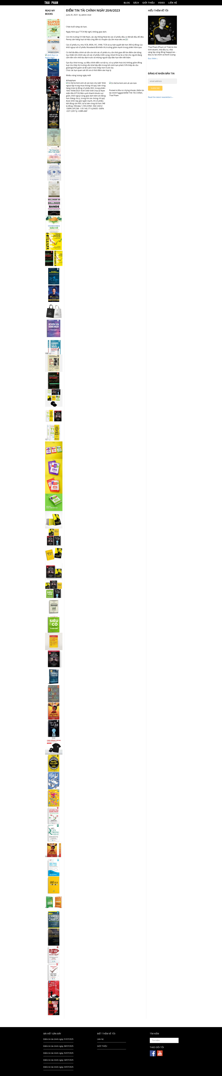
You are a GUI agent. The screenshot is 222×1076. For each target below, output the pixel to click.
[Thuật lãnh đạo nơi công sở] (53, 102)
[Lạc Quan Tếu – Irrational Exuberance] (53, 693)
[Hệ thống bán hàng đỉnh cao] (53, 867)
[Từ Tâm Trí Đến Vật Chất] (53, 154)
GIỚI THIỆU (148, 2)
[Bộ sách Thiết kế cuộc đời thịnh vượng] (53, 537)
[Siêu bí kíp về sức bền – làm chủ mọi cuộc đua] (53, 119)
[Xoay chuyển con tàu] (53, 67)
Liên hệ (172, 2)
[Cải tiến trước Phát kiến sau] (53, 345)
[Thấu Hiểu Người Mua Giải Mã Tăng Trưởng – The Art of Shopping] (53, 780)
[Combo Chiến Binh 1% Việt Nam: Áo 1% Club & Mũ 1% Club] (53, 745)
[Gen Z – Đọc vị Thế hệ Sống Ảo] (53, 798)
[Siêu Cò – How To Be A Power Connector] (53, 624)
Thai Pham (114, 95)
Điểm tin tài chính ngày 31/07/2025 (58, 1039)
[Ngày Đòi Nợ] (53, 1006)
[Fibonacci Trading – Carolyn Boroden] (53, 676)
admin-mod (86, 15)
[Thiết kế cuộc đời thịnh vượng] (53, 658)
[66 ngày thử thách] (53, 885)
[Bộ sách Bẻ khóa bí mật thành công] (53, 589)
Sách (136, 2)
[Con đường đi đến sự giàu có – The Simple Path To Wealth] (53, 224)
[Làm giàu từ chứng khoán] (53, 902)
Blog (127, 2)
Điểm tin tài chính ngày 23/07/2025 (58, 1067)
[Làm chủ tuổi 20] (53, 728)
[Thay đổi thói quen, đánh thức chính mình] (53, 172)
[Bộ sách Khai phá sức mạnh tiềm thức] (53, 572)
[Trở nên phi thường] (53, 137)
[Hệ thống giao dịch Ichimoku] (53, 919)
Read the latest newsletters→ (160, 97)
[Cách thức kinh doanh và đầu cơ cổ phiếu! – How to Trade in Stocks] (53, 363)
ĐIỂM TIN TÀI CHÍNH (133, 93)
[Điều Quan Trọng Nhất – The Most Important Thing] (53, 832)
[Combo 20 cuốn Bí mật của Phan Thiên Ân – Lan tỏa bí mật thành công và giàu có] (53, 519)
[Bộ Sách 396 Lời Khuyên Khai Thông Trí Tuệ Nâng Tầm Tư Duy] (53, 450)
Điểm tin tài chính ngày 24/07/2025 (58, 1060)
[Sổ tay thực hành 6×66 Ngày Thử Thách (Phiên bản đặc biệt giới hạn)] (53, 711)
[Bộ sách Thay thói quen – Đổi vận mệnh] (53, 554)
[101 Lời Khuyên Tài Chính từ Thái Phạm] (53, 293)
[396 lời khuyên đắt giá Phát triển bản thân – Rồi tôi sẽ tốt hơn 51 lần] (53, 502)
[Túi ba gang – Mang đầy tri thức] (53, 311)
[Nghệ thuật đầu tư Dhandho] (53, 937)
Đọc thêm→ (153, 58)
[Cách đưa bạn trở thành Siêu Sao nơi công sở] (53, 85)
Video (161, 2)
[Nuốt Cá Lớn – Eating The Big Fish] (53, 763)
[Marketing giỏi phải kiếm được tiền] (53, 971)
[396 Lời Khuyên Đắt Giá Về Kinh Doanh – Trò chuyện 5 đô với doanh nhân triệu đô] (53, 485)
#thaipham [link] (71, 80)
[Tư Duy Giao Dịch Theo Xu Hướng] (53, 45)
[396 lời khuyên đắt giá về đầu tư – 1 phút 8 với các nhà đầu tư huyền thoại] (53, 467)
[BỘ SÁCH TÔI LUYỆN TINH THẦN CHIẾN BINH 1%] (53, 398)
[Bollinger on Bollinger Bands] (53, 206)
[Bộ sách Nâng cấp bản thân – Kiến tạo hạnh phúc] (53, 415)
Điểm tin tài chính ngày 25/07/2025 (58, 1053)
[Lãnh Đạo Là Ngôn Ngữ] (53, 56)
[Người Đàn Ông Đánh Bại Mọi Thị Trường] (53, 989)
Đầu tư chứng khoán (127, 90)
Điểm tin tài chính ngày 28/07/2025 (58, 1046)
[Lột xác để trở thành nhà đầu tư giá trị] (53, 954)
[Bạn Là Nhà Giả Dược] (53, 189)
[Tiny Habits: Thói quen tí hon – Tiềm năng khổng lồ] (53, 432)
